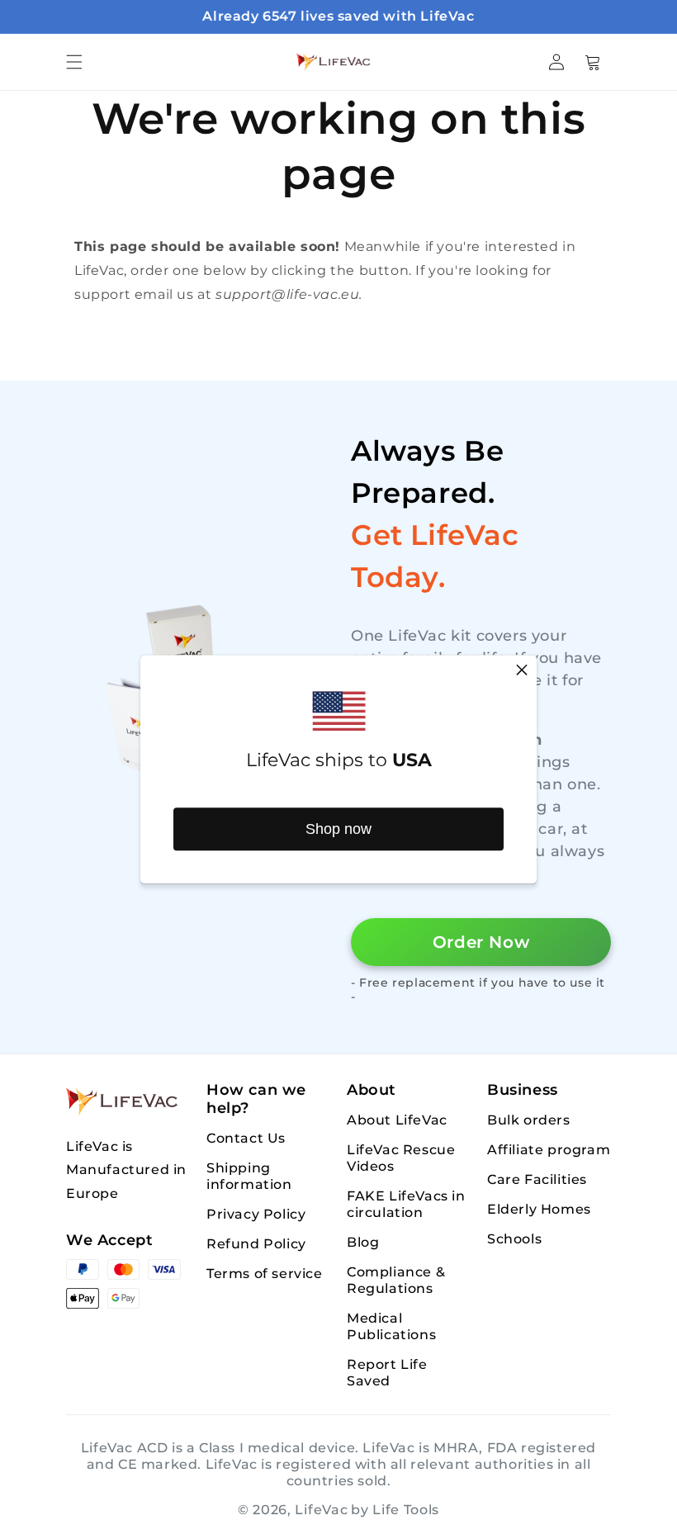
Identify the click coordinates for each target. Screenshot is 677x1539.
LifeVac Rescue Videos (401, 1158)
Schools (514, 1239)
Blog (363, 1242)
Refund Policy (256, 1244)
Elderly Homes (539, 1209)
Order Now (481, 942)
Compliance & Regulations (396, 1280)
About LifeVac (397, 1120)
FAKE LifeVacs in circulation (406, 1204)
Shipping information (249, 1176)
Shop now (338, 829)
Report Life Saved (387, 1373)
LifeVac (321, 1510)
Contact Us (246, 1138)
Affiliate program (548, 1150)
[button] (74, 62)
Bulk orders (528, 1120)
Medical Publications (391, 1326)
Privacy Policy (255, 1214)
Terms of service (264, 1273)
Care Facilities (537, 1179)
